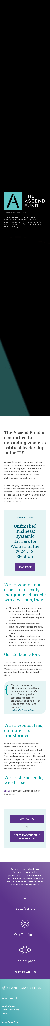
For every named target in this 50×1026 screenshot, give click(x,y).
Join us (7, 790)
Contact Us (26, 818)
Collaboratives (8, 1006)
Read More (25, 567)
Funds (4, 1013)
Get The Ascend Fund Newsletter (27, 837)
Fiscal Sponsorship (10, 1009)
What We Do (9, 998)
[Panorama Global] (22, 989)
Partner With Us (25, 972)
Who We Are (9, 1022)
